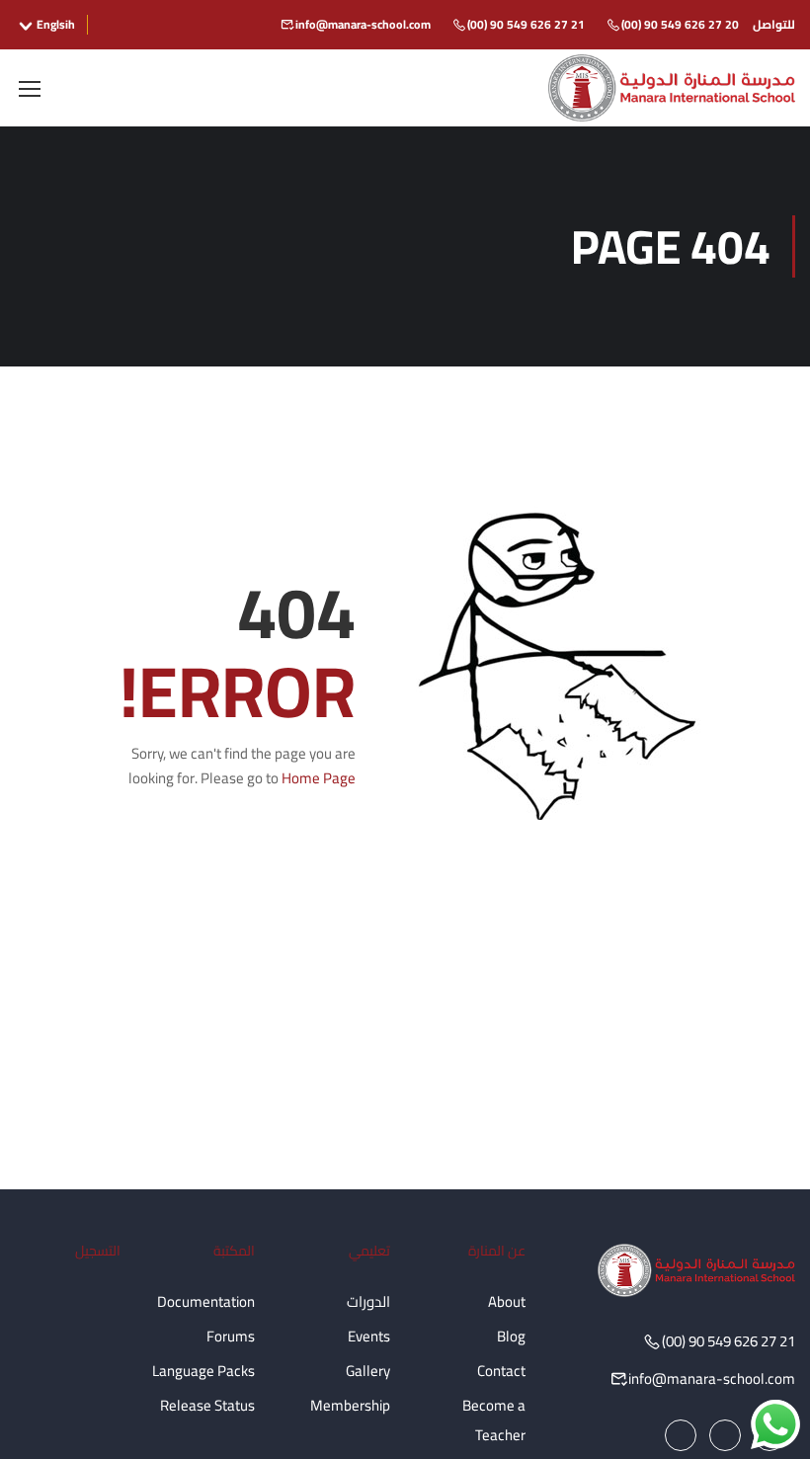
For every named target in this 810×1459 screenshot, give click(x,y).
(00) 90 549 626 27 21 (526, 24)
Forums (230, 1336)
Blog (511, 1336)
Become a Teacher (494, 1420)
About (507, 1301)
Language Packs (203, 1370)
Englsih (56, 25)
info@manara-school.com (363, 24)
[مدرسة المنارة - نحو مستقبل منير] (671, 88)
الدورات (368, 1301)
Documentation (206, 1301)
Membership (350, 1405)
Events (369, 1336)
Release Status (207, 1405)
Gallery (368, 1370)
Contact (501, 1370)
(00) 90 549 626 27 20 (680, 24)
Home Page (319, 778)
